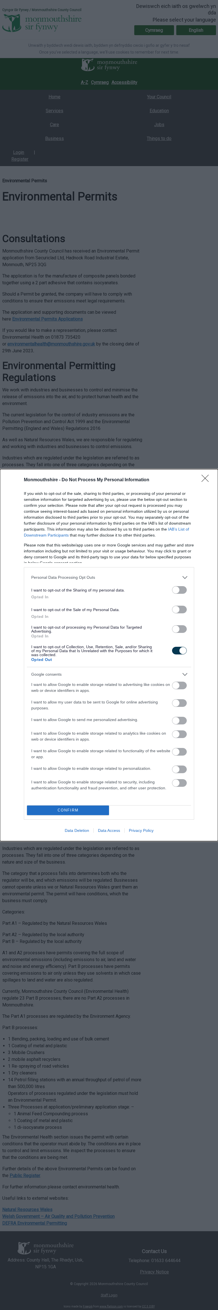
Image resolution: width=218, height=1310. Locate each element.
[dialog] (109, 655)
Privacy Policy (141, 830)
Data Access (109, 830)
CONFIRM (68, 810)
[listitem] (109, 577)
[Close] (207, 480)
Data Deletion (77, 830)
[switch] (179, 590)
